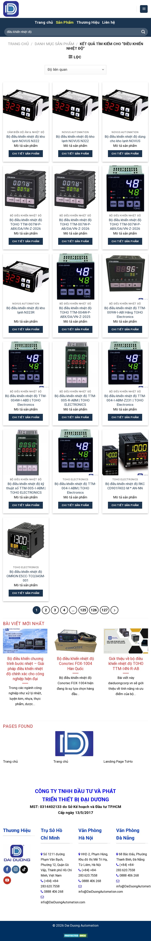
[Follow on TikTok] (24, 869)
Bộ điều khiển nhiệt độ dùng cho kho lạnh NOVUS (125, 139)
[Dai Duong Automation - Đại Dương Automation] (20, 9)
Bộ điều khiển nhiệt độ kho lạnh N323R (25, 310)
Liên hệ (108, 22)
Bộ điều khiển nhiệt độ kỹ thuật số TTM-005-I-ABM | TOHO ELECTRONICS (25, 488)
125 (83, 610)
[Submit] (143, 32)
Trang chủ (44, 22)
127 (105, 610)
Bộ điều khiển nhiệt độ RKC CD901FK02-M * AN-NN (125, 486)
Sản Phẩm (65, 22)
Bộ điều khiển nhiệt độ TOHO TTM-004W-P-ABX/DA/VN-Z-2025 (75, 312)
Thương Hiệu (87, 22)
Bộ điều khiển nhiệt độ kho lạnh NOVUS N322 (25, 139)
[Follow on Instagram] (15, 869)
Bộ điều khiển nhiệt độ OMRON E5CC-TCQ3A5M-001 (25, 576)
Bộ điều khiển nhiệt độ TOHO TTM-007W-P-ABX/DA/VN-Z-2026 (26, 224)
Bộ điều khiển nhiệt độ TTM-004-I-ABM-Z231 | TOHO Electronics (125, 400)
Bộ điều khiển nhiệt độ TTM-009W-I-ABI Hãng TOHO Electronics (125, 312)
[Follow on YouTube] (7, 880)
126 (94, 610)
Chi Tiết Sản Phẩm (26, 153)
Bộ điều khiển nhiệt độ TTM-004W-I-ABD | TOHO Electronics (26, 400)
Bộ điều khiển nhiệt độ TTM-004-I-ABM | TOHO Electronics (75, 488)
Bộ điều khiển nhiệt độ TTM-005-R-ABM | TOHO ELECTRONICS (75, 400)
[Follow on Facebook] (7, 869)
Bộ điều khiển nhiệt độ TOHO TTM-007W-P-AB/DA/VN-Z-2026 (75, 224)
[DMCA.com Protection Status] (76, 935)
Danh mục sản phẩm (54, 44)
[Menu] (144, 9)
